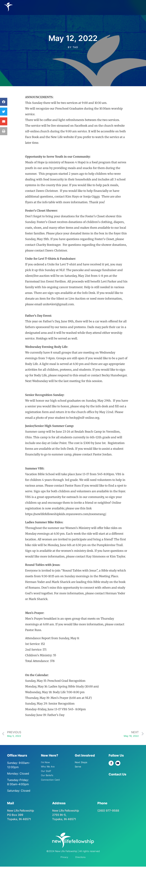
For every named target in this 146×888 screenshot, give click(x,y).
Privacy (64, 857)
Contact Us (117, 774)
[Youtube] (117, 763)
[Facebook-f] (111, 763)
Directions (80, 857)
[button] (3, 102)
